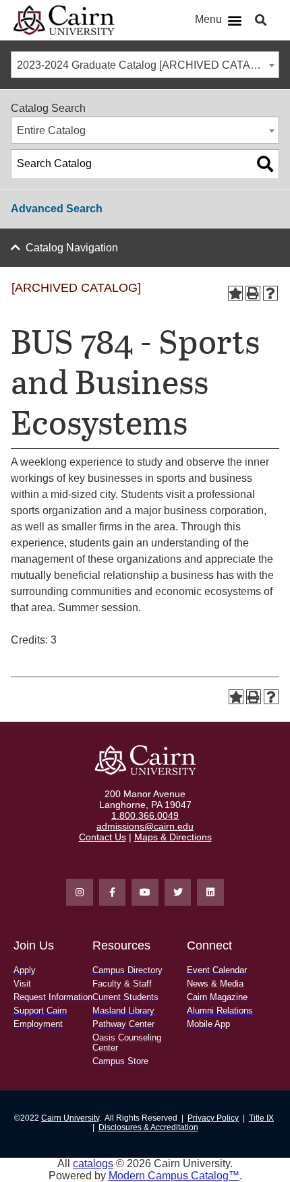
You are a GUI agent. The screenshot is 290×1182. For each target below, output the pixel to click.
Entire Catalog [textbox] (51, 130)
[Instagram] (79, 892)
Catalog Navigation (72, 247)
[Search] (265, 164)
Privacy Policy (213, 1118)
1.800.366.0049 (145, 815)
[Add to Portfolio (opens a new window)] (235, 293)
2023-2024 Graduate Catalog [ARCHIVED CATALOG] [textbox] (146, 65)
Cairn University (70, 1118)
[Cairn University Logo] (64, 20)
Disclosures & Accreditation (148, 1127)
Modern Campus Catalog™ (174, 1175)
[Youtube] (145, 892)
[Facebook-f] (112, 892)
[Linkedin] (210, 892)
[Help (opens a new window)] (270, 293)
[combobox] (145, 64)
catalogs (93, 1163)
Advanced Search (57, 208)
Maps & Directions (173, 837)
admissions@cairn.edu (145, 826)
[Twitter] (178, 892)
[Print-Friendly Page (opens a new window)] (252, 293)
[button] (234, 20)
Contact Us (102, 837)
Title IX (261, 1118)
